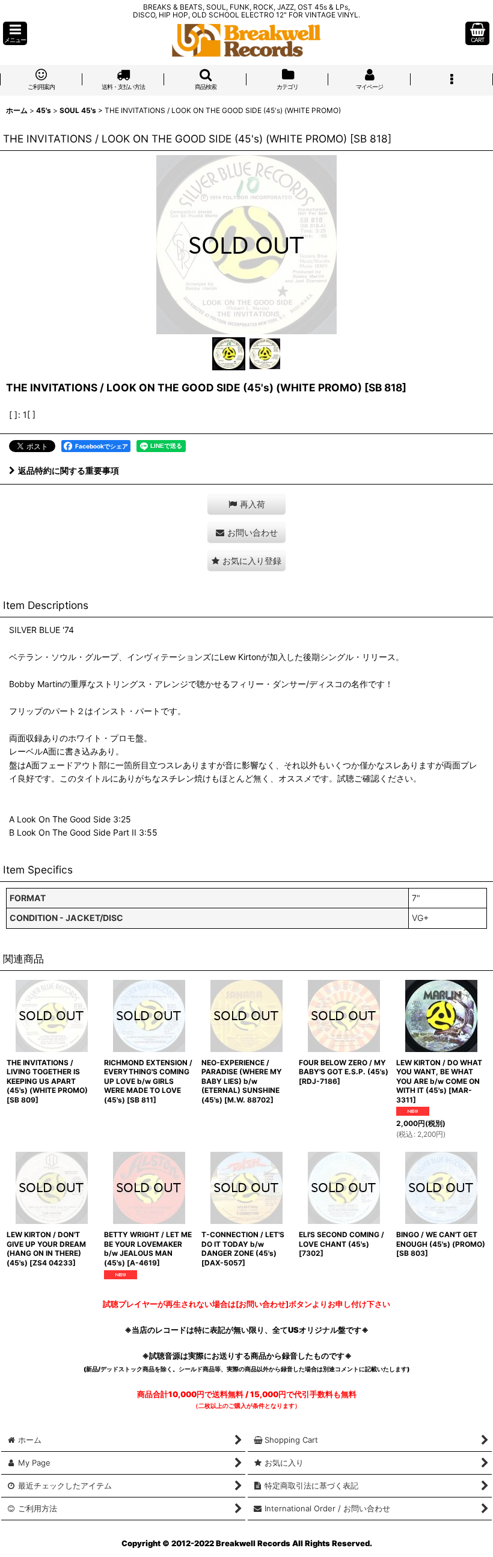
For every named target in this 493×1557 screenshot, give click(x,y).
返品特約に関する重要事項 (68, 470)
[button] (15, 33)
